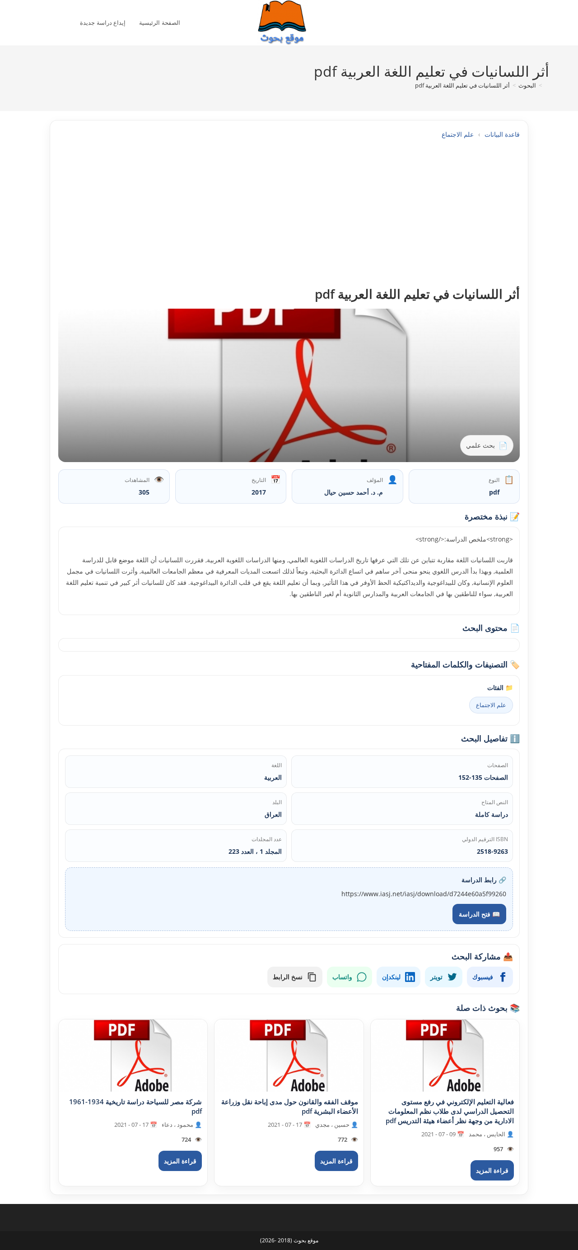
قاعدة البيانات (502, 134)
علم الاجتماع (458, 134)
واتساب (342, 976)
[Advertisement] (289, 212)
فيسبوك (482, 976)
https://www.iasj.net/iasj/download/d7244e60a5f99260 (423, 893)
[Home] (547, 85)
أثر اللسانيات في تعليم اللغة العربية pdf (462, 85)
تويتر (436, 976)
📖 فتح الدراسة (479, 914)
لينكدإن (391, 976)
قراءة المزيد (492, 1170)
